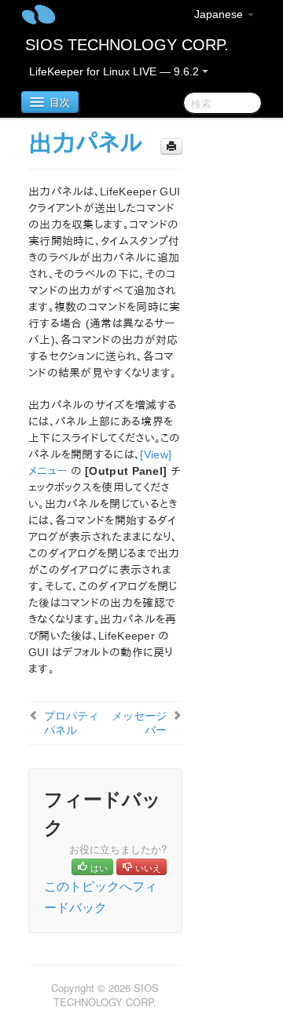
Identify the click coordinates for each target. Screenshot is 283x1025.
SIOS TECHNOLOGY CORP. (127, 44)
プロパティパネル (71, 722)
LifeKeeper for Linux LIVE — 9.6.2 (115, 71)
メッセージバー (139, 722)
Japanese (220, 14)
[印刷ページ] (171, 146)
